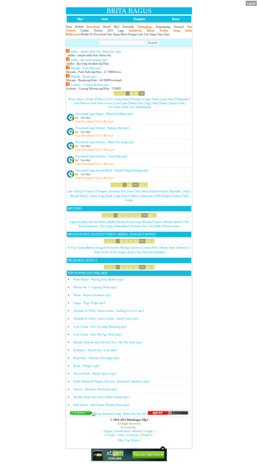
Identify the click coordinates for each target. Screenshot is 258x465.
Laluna (177, 196)
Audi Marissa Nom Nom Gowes (93, 103)
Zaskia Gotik (176, 103)
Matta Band (122, 226)
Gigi (147, 103)
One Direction (144, 252)
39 (121, 241)
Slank (155, 99)
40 (126, 241)
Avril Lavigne (118, 252)
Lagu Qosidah (78, 222)
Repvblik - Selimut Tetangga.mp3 (96, 358)
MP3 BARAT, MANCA (82, 260)
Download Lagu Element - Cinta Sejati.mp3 (101, 156)
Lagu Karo (121, 196)
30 (126, 267)
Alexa (120, 435)
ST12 (110, 99)
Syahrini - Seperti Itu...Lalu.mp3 (95, 350)
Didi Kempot (163, 196)
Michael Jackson (130, 247)
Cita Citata (121, 103)
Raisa (93, 196)
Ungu (146, 99)
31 (131, 267)
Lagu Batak (106, 196)
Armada (114, 191)
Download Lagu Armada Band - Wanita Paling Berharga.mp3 (111, 170)
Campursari (146, 196)
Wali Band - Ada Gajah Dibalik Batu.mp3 (101, 405)
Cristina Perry (150, 247)
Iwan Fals (167, 99)
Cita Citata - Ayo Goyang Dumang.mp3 (100, 326)
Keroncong (133, 222)
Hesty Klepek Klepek (155, 191)
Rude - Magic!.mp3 (86, 366)
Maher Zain (136, 103)
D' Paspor (87, 191)
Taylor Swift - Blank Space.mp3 (94, 373)
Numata (135, 226)
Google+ (149, 431)
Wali (154, 103)
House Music (76, 99)
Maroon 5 (183, 247)
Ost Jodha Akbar (118, 107)
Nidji (186, 191)
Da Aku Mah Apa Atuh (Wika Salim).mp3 (101, 397)
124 (132, 215)
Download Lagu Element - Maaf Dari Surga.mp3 (104, 142)
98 (131, 93)
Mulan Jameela (173, 222)
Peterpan (136, 99)
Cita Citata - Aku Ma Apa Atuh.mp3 (97, 334)
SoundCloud (122, 431)
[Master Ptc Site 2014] (120, 414)
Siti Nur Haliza (97, 222)
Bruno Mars (168, 247)
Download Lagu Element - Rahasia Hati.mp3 (102, 128)
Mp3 (80, 19)
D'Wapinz (101, 191)
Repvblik (175, 191)
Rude (131, 252)
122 (120, 215)
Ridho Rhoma (116, 222)
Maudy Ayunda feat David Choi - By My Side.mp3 (107, 342)
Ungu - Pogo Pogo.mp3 (89, 303)
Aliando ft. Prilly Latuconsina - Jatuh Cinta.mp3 (106, 318)
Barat (175, 19)
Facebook (133, 435)
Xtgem (108, 431)
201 (129, 184)
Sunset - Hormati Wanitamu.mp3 (95, 389)
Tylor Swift (101, 252)
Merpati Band (78, 196)
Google (110, 435)
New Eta (147, 226)
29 (121, 267)
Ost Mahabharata (141, 107)
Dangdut (139, 19)
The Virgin (106, 226)
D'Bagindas (181, 99)
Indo (105, 19)
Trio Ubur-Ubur (130, 191)
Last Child (73, 191)
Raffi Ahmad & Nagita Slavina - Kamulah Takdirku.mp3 (111, 381)
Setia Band (122, 99)
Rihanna (160, 252)
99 (136, 93)
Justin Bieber (85, 247)
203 (141, 184)
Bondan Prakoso (152, 222)
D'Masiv (100, 99)
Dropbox (146, 435)
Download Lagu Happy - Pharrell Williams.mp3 (104, 114)
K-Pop (72, 247)
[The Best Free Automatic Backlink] (158, 414)
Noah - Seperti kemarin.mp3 (92, 295)
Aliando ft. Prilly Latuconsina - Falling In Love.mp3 (108, 311)
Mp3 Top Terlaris (129, 440)
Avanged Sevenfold (106, 247)
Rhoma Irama (171, 226)
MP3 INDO (75, 208)
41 (131, 241)
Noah (89, 99)
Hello (158, 226)
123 (126, 215)
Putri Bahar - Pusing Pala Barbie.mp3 (98, 279)
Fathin (163, 103)
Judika (133, 196)
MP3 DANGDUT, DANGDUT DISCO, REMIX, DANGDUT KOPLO (112, 234)
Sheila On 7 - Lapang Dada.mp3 (95, 287)
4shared (136, 431)
